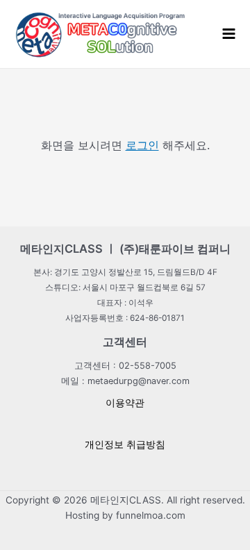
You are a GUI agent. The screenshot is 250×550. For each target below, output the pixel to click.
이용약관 (125, 402)
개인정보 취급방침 (125, 444)
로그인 (142, 145)
